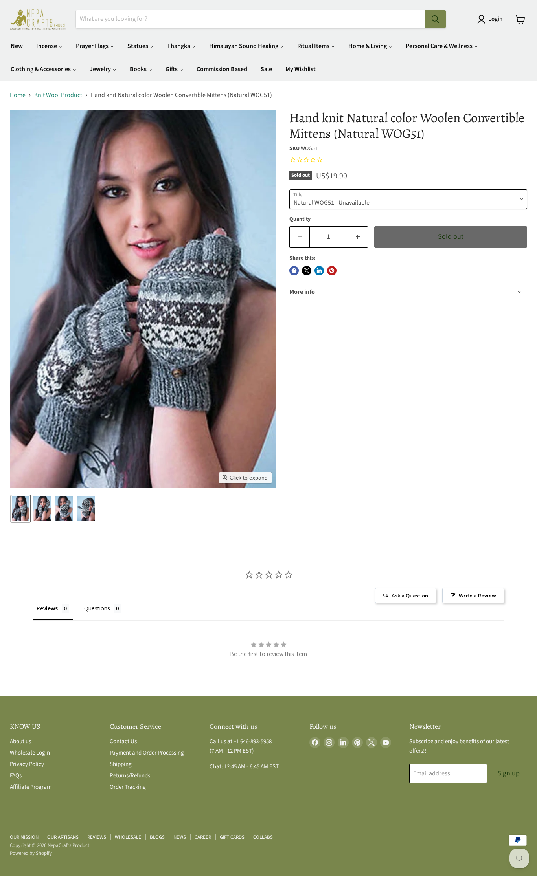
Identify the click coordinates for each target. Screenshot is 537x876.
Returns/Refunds (130, 776)
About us (20, 741)
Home (18, 95)
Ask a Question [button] (410, 595)
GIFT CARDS (232, 837)
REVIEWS (96, 837)
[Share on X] (306, 270)
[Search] (435, 19)
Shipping (121, 764)
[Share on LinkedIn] (319, 270)
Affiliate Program (30, 787)
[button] (491, 19)
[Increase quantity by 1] (358, 237)
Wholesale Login (30, 753)
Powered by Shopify (31, 853)
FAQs (16, 776)
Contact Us (123, 741)
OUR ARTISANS (63, 837)
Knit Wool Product (58, 95)
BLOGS (157, 837)
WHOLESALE (128, 837)
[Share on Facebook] (294, 270)
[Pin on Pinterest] (332, 270)
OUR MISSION (24, 837)
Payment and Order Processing (147, 753)
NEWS (179, 837)
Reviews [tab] (47, 608)
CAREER (203, 837)
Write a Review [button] (477, 595)
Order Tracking (128, 787)
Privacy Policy (27, 764)
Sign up (508, 773)
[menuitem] (16, 45)
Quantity (300, 219)
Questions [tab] (97, 608)
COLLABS (263, 837)
